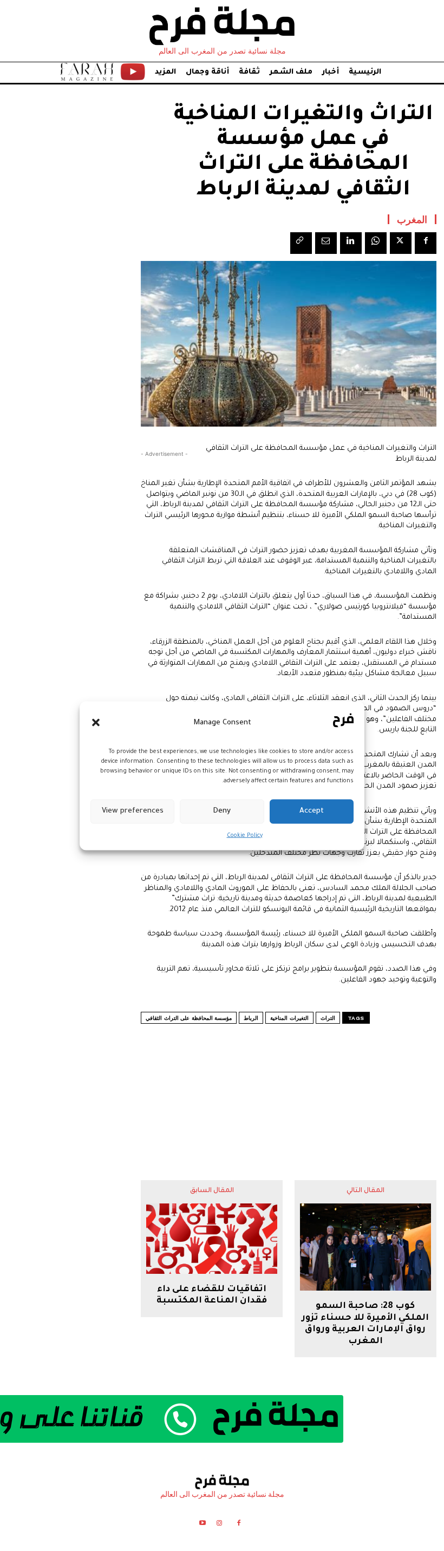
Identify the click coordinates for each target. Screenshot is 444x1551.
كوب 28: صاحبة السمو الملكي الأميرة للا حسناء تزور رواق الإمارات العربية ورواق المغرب (365, 1323)
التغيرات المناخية (289, 1018)
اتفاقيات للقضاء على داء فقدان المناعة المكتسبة (211, 1295)
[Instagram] (219, 1524)
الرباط (251, 1018)
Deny (222, 811)
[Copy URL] (301, 243)
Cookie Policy (245, 835)
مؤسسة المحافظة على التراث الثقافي (189, 1018)
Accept (311, 811)
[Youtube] (202, 1524)
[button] (95, 722)
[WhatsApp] (376, 243)
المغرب (412, 219)
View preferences (133, 811)
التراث (328, 1018)
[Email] (326, 243)
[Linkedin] (351, 243)
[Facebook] (425, 243)
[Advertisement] (288, 1080)
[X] (401, 243)
